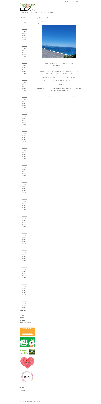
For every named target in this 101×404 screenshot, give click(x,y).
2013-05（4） (24, 241)
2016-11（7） (24, 152)
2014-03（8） (24, 220)
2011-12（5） (24, 277)
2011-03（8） (24, 296)
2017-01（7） (24, 148)
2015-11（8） (24, 177)
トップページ (23, 17)
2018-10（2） (24, 103)
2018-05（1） (24, 114)
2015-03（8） (24, 194)
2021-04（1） (24, 67)
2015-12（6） (24, 175)
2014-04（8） (24, 218)
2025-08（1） (24, 35)
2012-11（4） (24, 254)
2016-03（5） (24, 169)
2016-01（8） (24, 173)
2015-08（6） (24, 184)
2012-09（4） (24, 258)
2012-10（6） (24, 256)
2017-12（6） (24, 124)
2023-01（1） (24, 58)
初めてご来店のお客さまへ (25, 322)
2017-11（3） (24, 126)
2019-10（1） (24, 88)
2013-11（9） (24, 228)
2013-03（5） (24, 245)
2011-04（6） (24, 294)
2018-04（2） (24, 116)
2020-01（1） (24, 84)
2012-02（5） (24, 273)
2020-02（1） (24, 82)
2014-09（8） (24, 207)
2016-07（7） (24, 160)
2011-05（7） (24, 292)
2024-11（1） (24, 54)
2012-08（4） (24, 260)
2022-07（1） (24, 63)
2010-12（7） (24, 303)
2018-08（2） (24, 107)
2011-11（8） (24, 279)
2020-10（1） (24, 71)
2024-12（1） (24, 52)
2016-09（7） (24, 156)
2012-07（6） (24, 262)
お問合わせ (22, 320)
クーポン (22, 315)
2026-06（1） (24, 22)
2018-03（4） (24, 118)
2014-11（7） (24, 203)
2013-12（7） (24, 226)
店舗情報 (22, 317)
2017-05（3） (24, 139)
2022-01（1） (24, 65)
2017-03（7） (24, 143)
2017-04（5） (24, 141)
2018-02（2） (24, 120)
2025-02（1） (24, 48)
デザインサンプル (23, 310)
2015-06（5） (24, 188)
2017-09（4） (24, 131)
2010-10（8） (24, 307)
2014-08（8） (24, 209)
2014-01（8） (24, 224)
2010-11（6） (24, 305)
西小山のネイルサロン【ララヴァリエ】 (31, 401)
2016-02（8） (24, 171)
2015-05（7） (24, 190)
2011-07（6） (24, 288)
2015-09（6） (24, 182)
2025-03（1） (24, 46)
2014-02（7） (24, 222)
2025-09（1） (24, 33)
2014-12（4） (24, 201)
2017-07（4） (24, 135)
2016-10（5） (24, 154)
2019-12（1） (24, 86)
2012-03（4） (24, 271)
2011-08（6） (24, 286)
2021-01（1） (24, 69)
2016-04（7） (24, 167)
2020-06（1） (24, 75)
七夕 (38, 23)
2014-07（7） (24, 211)
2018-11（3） (24, 101)
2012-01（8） (24, 275)
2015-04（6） (24, 192)
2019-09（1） (24, 90)
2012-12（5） (24, 252)
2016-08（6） (24, 158)
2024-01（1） (24, 56)
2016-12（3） (24, 150)
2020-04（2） (24, 80)
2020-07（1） (24, 73)
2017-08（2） (24, 133)
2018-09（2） (24, 105)
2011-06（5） (24, 290)
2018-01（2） (24, 122)
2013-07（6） (24, 237)
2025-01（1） (24, 50)
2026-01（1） (24, 29)
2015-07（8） (24, 186)
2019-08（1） (24, 92)
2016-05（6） (24, 165)
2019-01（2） (24, 97)
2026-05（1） (24, 24)
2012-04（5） (24, 269)
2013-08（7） (24, 235)
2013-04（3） (24, 243)
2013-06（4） (24, 239)
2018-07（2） (24, 109)
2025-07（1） (24, 37)
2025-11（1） (24, 31)
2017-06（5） (24, 137)
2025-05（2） (24, 41)
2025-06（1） (24, 39)
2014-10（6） (24, 205)
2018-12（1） (24, 99)
